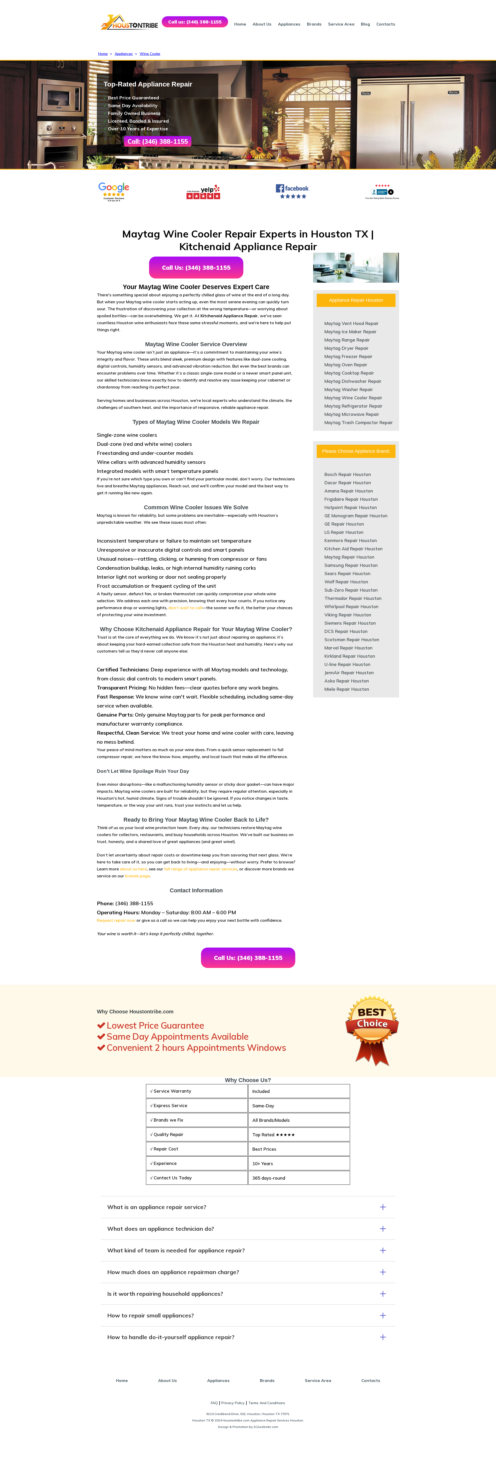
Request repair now (116, 920)
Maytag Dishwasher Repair (353, 381)
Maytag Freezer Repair (348, 356)
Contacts (385, 24)
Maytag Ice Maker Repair (350, 331)
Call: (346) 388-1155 (158, 141)
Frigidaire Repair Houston (351, 499)
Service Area (341, 24)
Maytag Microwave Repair (351, 414)
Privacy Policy (233, 1403)
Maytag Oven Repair (345, 364)
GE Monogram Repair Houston (356, 515)
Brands (314, 24)
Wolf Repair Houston (346, 581)
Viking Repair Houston (347, 614)
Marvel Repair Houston (348, 647)
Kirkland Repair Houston (349, 656)
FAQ (214, 1403)
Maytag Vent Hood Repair (351, 323)
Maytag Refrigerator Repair (353, 406)
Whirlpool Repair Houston (351, 606)
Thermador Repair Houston (353, 598)
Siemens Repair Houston (350, 623)
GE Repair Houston (344, 524)
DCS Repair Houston (346, 631)
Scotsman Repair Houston (351, 639)
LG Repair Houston (343, 532)
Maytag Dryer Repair (346, 348)
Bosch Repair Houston (347, 474)
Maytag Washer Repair (348, 389)
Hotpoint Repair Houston (350, 507)
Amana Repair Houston (348, 491)
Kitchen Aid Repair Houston (353, 548)
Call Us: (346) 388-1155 (196, 267)
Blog (365, 24)
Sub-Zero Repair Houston (351, 590)
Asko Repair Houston (346, 681)
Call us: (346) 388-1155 (195, 22)
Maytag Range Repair (347, 340)
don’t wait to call (185, 607)
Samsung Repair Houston (351, 565)
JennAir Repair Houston (349, 672)
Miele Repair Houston (346, 689)
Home (240, 24)
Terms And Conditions (266, 1403)
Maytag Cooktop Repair (349, 373)
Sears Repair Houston (347, 573)
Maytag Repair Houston (349, 557)
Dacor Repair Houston (347, 482)
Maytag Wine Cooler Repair (353, 397)
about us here (133, 868)
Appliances (289, 24)
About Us (262, 24)
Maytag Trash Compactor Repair (358, 422)
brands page (137, 875)
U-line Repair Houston (347, 664)
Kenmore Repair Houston (350, 540)
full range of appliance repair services (200, 868)
